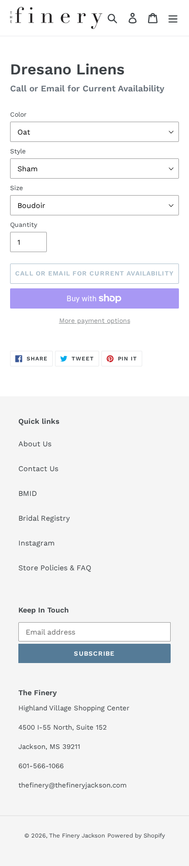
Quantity (23, 224)
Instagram (36, 543)
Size (16, 187)
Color (18, 114)
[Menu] (173, 18)
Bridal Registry (44, 518)
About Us (34, 443)
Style (18, 151)
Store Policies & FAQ (54, 567)
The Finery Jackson (77, 835)
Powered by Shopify (136, 835)
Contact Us (38, 468)
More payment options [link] (94, 320)
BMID (27, 493)
